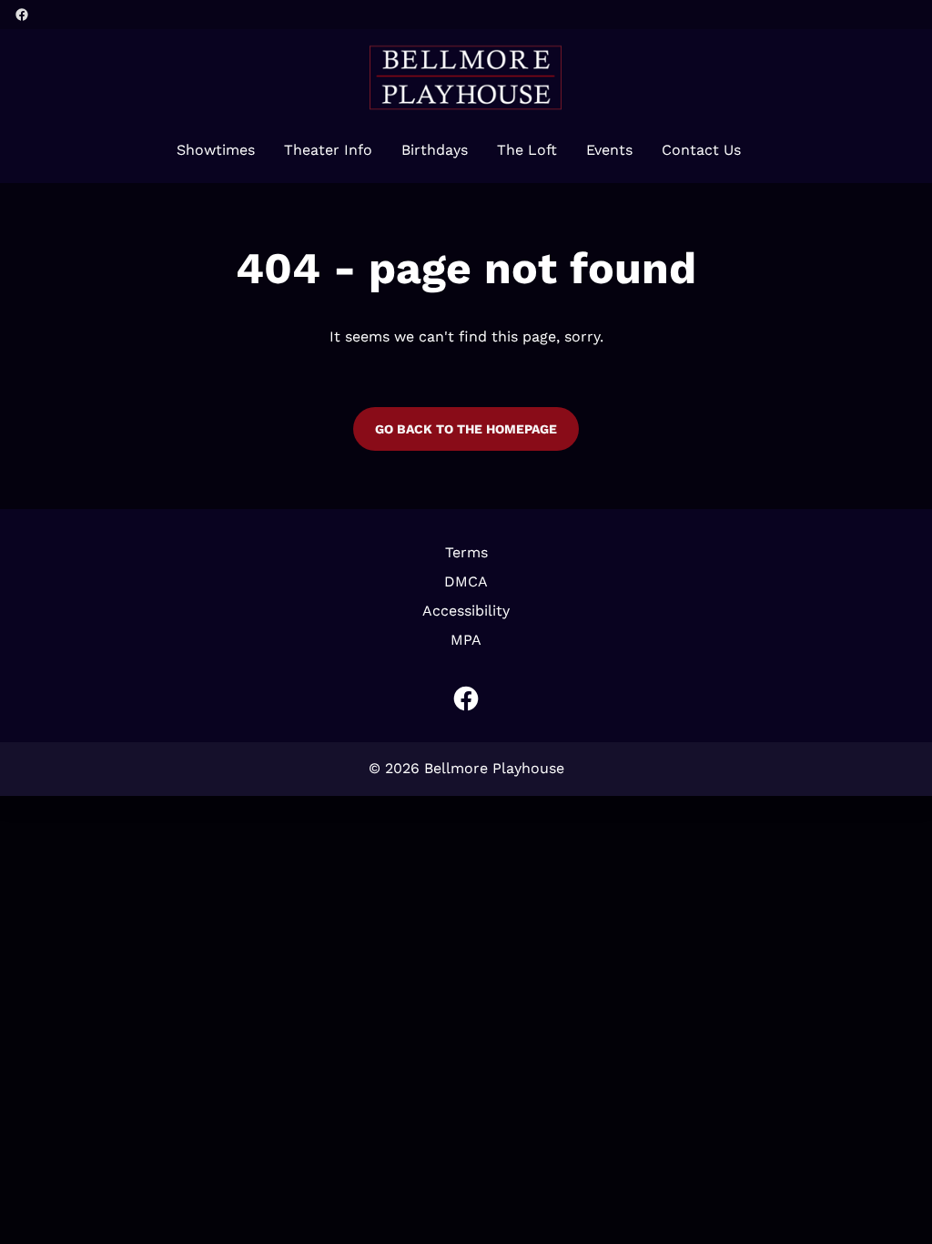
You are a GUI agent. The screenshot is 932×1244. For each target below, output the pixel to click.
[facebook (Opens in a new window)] (22, 14)
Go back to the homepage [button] (466, 429)
